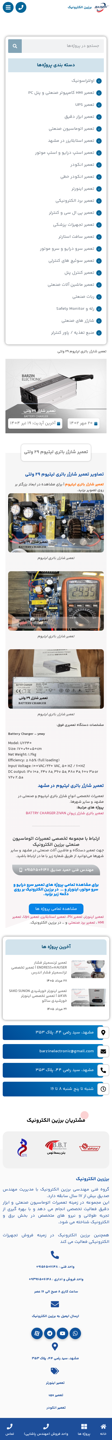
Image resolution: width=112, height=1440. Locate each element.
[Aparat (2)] (37, 1333)
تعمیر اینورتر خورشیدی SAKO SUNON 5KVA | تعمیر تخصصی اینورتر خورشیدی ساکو (38, 996)
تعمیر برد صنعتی (81, 923)
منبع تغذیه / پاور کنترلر (72, 333)
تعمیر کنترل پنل (79, 273)
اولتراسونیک (82, 81)
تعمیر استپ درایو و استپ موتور (64, 153)
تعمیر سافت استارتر (76, 237)
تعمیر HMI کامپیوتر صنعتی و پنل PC (61, 93)
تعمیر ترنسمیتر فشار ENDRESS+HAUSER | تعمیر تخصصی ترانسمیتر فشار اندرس (39, 968)
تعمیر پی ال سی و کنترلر (71, 213)
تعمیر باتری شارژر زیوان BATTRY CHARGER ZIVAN (65, 813)
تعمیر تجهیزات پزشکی (73, 225)
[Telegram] (49, 1333)
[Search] (15, 46)
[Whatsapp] (75, 1333)
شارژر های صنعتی (77, 321)
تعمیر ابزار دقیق (79, 117)
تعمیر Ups (31, 917)
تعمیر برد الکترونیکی (74, 201)
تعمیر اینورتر (82, 189)
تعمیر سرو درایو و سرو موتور (67, 249)
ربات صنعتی (83, 297)
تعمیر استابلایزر (53, 917)
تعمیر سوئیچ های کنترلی (71, 261)
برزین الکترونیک (80, 7)
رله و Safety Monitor (75, 309)
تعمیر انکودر (82, 165)
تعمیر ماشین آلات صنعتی (71, 285)
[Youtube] (62, 1333)
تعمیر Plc (75, 917)
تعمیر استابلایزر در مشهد (71, 141)
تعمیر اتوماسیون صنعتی (71, 129)
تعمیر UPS (84, 105)
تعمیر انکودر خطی (77, 177)
